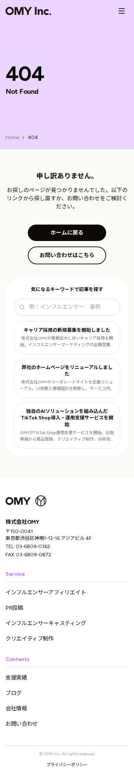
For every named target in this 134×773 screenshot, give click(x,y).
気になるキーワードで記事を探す (67, 289)
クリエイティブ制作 (29, 638)
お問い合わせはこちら (67, 255)
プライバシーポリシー (67, 764)
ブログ (13, 693)
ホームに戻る (67, 232)
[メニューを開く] (122, 11)
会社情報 (16, 708)
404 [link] (33, 137)
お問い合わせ (21, 724)
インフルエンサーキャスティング (45, 623)
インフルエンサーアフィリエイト (45, 592)
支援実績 (16, 677)
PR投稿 (14, 608)
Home (12, 137)
